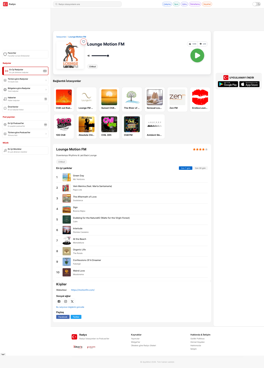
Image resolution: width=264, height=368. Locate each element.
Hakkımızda (195, 345)
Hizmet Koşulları (197, 342)
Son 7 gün (185, 168)
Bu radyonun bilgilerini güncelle (70, 307)
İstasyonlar (61, 37)
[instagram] (65, 301)
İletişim (193, 349)
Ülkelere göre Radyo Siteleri (143, 345)
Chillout (92, 66)
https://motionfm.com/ (83, 290)
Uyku (184, 4)
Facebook (62, 317)
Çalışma (167, 4)
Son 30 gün (200, 168)
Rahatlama (195, 4)
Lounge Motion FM (77, 37)
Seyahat (207, 4)
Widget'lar (135, 342)
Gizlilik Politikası (197, 338)
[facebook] (59, 301)
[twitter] (72, 301)
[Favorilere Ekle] (83, 41)
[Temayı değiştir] (256, 4)
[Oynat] (197, 55)
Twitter (76, 317)
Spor (176, 4)
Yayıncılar (135, 338)
